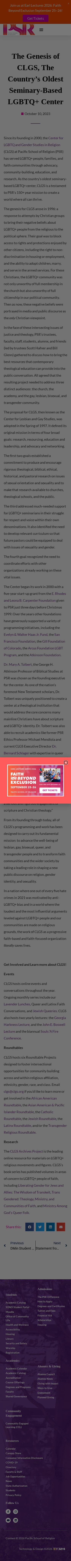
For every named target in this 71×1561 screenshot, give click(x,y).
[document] (35, 780)
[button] (65, 762)
